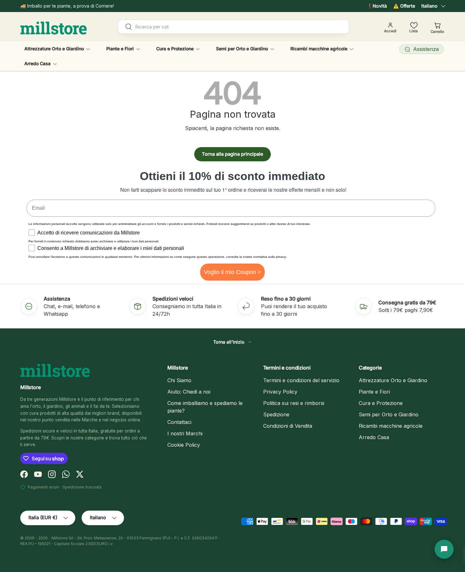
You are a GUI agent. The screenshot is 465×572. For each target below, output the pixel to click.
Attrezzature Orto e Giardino (54, 48)
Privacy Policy (280, 392)
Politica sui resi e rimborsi (293, 403)
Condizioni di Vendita (287, 426)
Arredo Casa (37, 63)
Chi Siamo (179, 380)
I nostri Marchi (184, 433)
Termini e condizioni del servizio (301, 380)
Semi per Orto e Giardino (242, 48)
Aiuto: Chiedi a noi (188, 392)
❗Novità (377, 6)
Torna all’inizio (229, 342)
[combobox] (233, 27)
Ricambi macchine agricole (318, 48)
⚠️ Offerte (404, 6)
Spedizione (276, 414)
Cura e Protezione (175, 48)
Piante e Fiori (120, 48)
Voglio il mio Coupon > (232, 272)
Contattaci (179, 422)
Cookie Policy (183, 445)
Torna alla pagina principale (232, 154)
